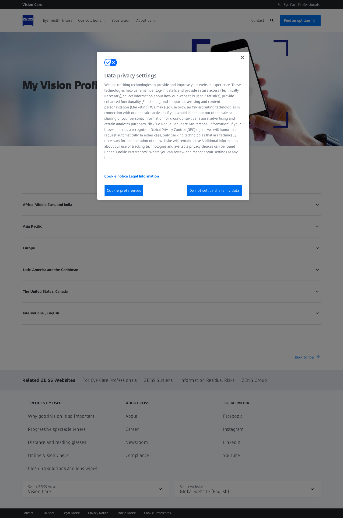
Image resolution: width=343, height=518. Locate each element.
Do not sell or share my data (214, 190)
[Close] (242, 57)
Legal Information (144, 176)
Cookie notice (116, 176)
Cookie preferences (124, 190)
